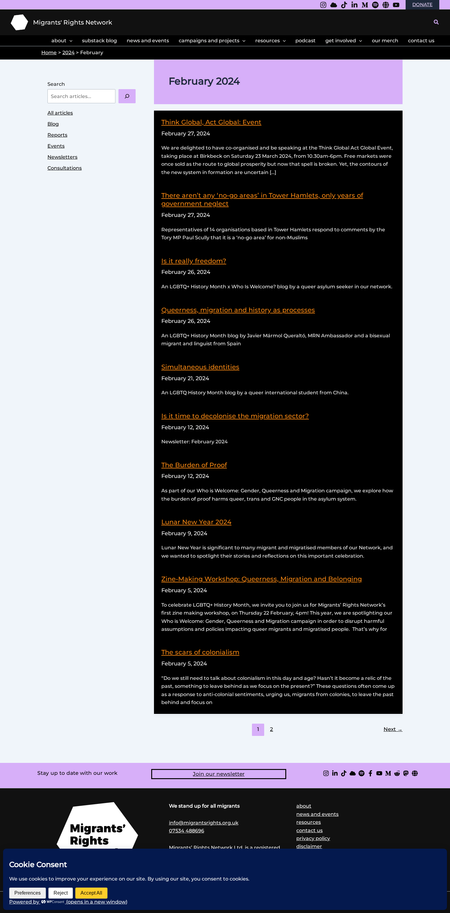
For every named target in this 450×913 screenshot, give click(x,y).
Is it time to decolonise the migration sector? (235, 416)
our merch (385, 41)
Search (56, 84)
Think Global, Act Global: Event (211, 122)
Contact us (309, 830)
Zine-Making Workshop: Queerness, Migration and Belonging (261, 579)
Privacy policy (313, 838)
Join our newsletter (219, 774)
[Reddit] (397, 773)
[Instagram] (323, 5)
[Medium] (365, 5)
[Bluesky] (353, 773)
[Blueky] (333, 5)
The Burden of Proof (194, 465)
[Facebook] (370, 773)
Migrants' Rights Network (72, 22)
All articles (60, 113)
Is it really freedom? (193, 261)
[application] (69, 40)
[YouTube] (396, 5)
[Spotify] (375, 5)
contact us (421, 41)
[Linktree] (385, 5)
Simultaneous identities (200, 367)
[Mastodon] (406, 773)
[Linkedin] (354, 5)
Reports (57, 135)
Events (56, 146)
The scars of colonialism (200, 652)
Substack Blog (99, 41)
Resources (267, 41)
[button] (436, 22)
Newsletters (62, 157)
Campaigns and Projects (209, 41)
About (58, 41)
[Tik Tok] (344, 5)
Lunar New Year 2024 (196, 522)
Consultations (64, 168)
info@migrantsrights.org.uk (203, 823)
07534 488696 (186, 831)
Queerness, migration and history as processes (238, 310)
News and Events (148, 41)
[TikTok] (344, 773)
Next (393, 729)
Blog (53, 124)
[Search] (127, 96)
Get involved (340, 41)
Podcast (305, 41)
